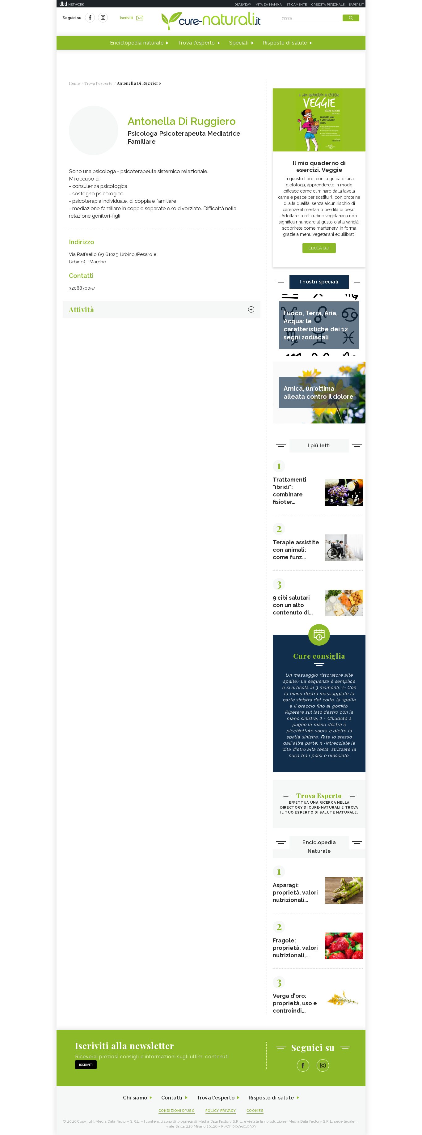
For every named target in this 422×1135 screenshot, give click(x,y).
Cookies (255, 1111)
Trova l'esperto (196, 43)
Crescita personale (327, 4)
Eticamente (296, 4)
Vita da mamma (269, 4)
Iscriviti (126, 18)
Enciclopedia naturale (137, 43)
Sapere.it (356, 4)
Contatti (171, 1098)
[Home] (211, 21)
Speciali (239, 43)
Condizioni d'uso (176, 1111)
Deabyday (242, 4)
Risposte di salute (285, 43)
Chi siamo (135, 1098)
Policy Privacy (220, 1111)
